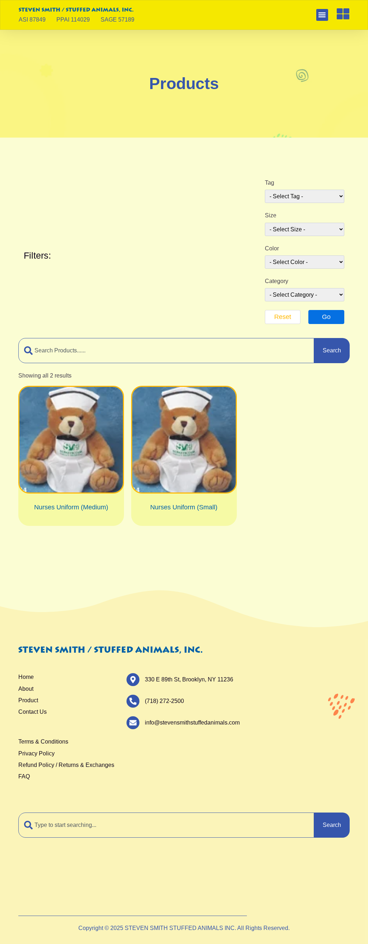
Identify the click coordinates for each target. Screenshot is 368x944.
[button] (322, 15)
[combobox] (166, 350)
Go (326, 316)
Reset (282, 316)
